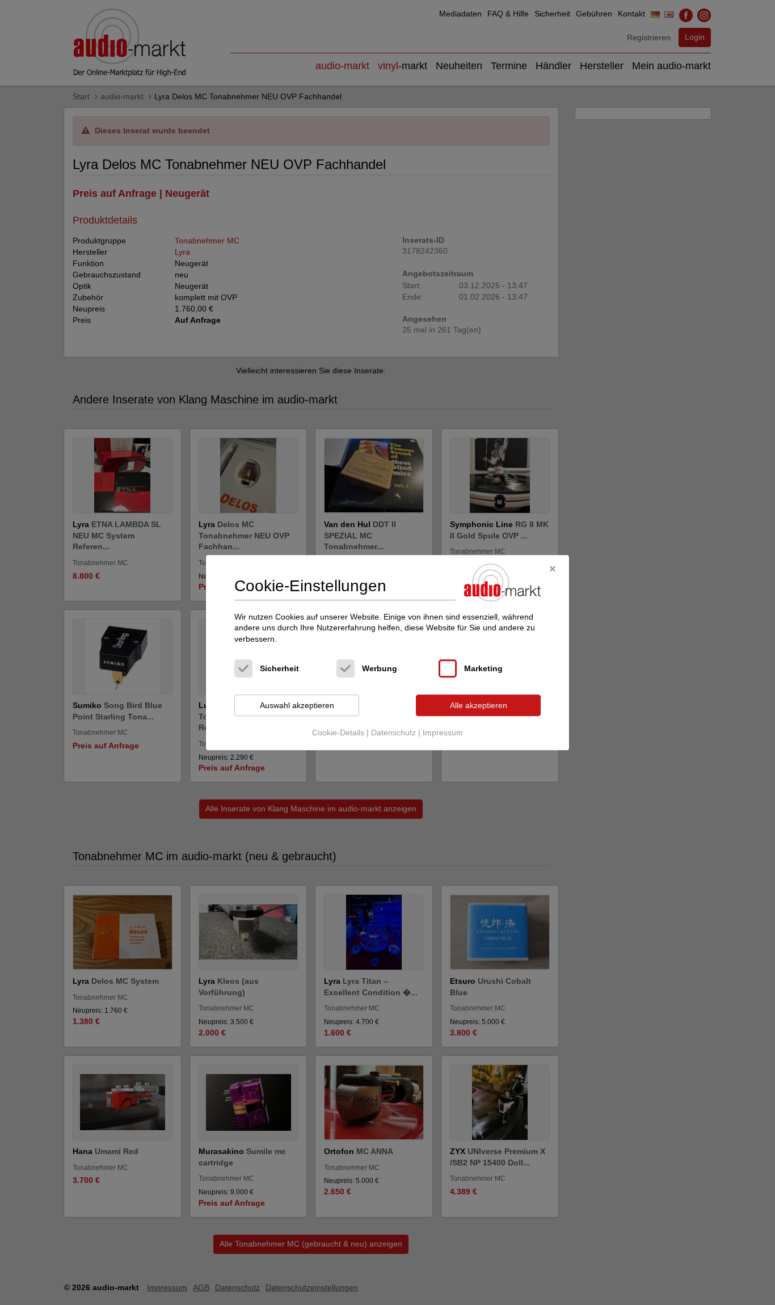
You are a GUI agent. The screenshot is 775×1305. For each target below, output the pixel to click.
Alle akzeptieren (478, 705)
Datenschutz (393, 732)
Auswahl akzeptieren (297, 705)
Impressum (443, 732)
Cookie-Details (338, 732)
